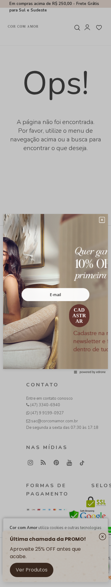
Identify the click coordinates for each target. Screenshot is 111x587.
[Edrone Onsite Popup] (55, 293)
